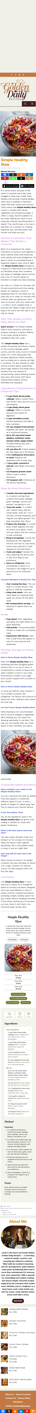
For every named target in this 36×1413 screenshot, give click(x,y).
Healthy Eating (6, 1206)
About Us (9, 1394)
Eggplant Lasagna (7, 1212)
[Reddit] (21, 174)
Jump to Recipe (11, 186)
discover (18, 1301)
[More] (29, 178)
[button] (25, 103)
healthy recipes (21, 1208)
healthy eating (13, 1208)
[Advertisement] (18, 18)
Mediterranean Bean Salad (9, 1214)
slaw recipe (28, 1208)
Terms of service (23, 1394)
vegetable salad (4, 1210)
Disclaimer (18, 1402)
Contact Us (11, 1398)
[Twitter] (23, 75)
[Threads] (21, 178)
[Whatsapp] (13, 178)
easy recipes (6, 1208)
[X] (13, 174)
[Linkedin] (29, 174)
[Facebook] (11, 75)
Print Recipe (28, 186)
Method (19, 1017)
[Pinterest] (19, 75)
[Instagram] (15, 75)
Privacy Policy (24, 1398)
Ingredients (9, 1017)
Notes (29, 1017)
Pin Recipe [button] (24, 940)
